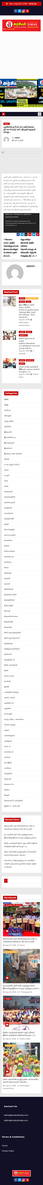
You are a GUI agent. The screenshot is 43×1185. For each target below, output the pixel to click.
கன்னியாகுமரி (9, 502)
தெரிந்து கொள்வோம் (12, 648)
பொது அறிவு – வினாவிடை (14, 719)
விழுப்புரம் (7, 779)
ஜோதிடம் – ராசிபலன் (12, 806)
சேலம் (6, 567)
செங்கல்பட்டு (30, 360)
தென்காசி (8, 654)
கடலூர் (6, 475)
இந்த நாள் (8, 432)
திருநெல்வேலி (9, 600)
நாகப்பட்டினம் (9, 676)
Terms (5, 1145)
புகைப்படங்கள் (9, 697)
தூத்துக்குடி (8, 643)
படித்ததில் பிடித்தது (11, 692)
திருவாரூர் (8, 627)
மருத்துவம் (8, 741)
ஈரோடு (6, 459)
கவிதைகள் (8, 491)
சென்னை (8, 562)
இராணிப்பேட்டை (10, 437)
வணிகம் (7, 757)
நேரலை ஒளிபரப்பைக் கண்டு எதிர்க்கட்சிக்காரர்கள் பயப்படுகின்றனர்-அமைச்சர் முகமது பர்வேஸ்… (29, 343)
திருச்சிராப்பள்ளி (10, 594)
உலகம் (6, 470)
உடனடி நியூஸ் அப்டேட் (32, 298)
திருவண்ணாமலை (11, 616)
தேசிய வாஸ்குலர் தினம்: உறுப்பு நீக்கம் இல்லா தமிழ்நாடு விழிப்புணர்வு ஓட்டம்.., (19, 1033)
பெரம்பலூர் (8, 713)
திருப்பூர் (7, 610)
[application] (21, 223)
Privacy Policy (8, 1151)
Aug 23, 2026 (24, 319)
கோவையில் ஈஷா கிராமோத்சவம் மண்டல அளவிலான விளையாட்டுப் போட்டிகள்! (20, 940)
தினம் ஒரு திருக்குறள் (12, 632)
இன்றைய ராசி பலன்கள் (13, 453)
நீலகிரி (6, 686)
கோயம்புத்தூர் (9, 529)
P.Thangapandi (25, 992)
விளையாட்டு (9, 784)
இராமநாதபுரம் (9, 442)
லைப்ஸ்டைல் (8, 751)
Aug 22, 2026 (24, 374)
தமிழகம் (7, 124)
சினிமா (7, 545)
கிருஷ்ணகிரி (9, 518)
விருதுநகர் (8, 773)
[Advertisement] (21, 56)
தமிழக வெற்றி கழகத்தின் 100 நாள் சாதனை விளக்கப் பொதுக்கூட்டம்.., (29, 369)
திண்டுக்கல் (8, 589)
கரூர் (6, 480)
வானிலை (7, 768)
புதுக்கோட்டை (23, 335)
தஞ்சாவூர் (7, 573)
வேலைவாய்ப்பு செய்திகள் (13, 800)
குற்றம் (6, 524)
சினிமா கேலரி (9, 551)
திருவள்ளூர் (8, 621)
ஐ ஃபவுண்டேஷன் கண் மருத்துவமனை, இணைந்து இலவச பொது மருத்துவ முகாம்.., (21, 987)
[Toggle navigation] (39, 114)
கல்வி (6, 486)
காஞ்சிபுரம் (8, 507)
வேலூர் (6, 795)
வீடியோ (7, 789)
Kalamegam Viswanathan (24, 323)
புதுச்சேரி (7, 708)
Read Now (21, 93)
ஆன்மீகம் (7, 426)
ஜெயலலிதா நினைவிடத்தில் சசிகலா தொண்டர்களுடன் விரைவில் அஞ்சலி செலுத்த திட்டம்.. (28, 247)
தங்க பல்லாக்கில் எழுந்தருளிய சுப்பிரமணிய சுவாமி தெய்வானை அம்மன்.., (21, 1080)
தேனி (6, 670)
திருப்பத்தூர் (8, 605)
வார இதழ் (8, 762)
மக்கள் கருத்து (9, 724)
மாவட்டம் (7, 746)
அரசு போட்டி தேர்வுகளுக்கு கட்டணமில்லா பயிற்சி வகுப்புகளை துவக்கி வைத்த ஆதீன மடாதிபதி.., (20, 863)
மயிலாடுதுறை (9, 735)
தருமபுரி (7, 583)
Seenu (22, 945)
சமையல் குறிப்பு (10, 535)
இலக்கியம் (8, 448)
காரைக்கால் (8, 513)
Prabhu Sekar (25, 1039)
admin (17, 138)
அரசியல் (22, 298)
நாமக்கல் (7, 681)
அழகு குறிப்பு (9, 421)
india (6, 405)
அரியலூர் (7, 415)
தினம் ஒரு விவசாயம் (12, 638)
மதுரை (28, 302)
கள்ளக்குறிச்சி (9, 497)
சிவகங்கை (8, 540)
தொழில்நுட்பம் (9, 659)
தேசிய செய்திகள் (11, 665)
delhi (6, 399)
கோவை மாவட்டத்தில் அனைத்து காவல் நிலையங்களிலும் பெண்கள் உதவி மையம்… (11, 247)
